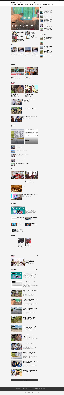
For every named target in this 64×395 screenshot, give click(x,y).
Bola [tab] (37, 255)
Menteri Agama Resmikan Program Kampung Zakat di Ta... (21, 164)
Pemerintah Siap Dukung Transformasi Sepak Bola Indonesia (29, 261)
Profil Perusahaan (19, 388)
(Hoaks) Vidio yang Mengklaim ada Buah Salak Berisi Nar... (30, 371)
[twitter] (29, 390)
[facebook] (27, 390)
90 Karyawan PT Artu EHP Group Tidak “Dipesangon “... (31, 141)
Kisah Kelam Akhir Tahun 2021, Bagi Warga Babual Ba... (48, 42)
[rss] (35, 390)
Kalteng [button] (19, 4)
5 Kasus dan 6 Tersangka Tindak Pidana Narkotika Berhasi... (29, 77)
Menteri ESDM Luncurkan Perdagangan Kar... (34, 36)
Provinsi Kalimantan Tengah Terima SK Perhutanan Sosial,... (28, 181)
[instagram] (31, 390)
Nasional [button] (15, 4)
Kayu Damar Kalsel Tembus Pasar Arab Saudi (21, 154)
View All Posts (36, 269)
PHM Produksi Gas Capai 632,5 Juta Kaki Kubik (21, 150)
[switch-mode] (59, 0)
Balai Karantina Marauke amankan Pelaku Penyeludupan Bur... (28, 100)
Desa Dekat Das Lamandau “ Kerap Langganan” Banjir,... (48, 47)
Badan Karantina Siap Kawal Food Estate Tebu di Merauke (21, 54)
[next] (37, 18)
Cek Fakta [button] (31, 4)
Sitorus (13, 28)
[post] (25, 18)
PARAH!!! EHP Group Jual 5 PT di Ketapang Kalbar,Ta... (17, 141)
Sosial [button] (41, 4)
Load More (24, 380)
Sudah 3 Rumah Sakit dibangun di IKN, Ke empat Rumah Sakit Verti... (35, 54)
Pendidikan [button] (45, 4)
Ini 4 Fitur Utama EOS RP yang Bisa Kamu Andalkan (20, 230)
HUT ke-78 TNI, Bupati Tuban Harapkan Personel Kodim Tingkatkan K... (21, 245)
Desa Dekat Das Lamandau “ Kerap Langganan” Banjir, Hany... (30, 309)
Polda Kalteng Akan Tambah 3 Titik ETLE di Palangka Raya (30, 195)
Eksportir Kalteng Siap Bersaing (14, 180)
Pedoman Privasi (43, 388)
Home (12, 4)
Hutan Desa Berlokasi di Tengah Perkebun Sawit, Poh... (48, 51)
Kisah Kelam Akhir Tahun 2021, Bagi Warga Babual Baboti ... (30, 300)
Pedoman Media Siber (36, 388)
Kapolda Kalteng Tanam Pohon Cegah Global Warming (29, 108)
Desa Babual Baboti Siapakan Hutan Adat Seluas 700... (48, 38)
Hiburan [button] (49, 4)
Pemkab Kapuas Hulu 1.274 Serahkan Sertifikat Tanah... (22, 146)
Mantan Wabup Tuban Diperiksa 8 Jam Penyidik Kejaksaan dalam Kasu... (28, 245)
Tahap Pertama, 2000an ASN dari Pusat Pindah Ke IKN (14, 54)
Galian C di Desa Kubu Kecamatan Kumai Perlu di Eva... (48, 16)
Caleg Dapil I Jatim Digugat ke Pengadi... (20, 32)
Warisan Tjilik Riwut (19, 223)
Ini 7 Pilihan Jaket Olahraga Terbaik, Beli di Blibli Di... (34, 224)
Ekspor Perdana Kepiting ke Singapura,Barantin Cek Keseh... (29, 344)
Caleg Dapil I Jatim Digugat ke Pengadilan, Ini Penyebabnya (29, 94)
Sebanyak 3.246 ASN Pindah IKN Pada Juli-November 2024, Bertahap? (28, 54)
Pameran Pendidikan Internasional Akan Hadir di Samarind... (29, 186)
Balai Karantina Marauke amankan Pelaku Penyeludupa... (47, 25)
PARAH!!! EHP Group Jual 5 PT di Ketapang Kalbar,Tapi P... (29, 353)
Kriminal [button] (22, 4)
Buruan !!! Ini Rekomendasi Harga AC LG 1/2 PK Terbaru (20, 218)
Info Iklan (30, 388)
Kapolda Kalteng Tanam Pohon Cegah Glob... (20, 40)
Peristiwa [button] (26, 4)
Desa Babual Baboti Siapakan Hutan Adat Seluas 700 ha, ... (30, 291)
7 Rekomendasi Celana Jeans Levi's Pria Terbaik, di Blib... (34, 218)
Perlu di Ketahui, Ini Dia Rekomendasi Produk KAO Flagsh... (30, 207)
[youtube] (33, 390)
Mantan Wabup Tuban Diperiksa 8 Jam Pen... (20, 36)
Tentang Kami (25, 388)
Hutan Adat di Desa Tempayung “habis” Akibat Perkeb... (48, 56)
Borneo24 (12, 78)
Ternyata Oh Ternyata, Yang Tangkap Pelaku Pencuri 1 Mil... (14, 94)
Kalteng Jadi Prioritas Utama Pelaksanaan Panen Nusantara (29, 117)
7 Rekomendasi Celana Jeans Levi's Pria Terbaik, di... (48, 20)
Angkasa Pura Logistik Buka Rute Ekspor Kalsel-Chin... (48, 11)
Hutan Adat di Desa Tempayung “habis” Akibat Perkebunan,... (29, 327)
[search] (35, 2)
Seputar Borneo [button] (36, 4)
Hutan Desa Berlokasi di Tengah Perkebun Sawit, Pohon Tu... (29, 318)
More (52, 4)
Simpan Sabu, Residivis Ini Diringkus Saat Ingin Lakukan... (14, 77)
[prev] (12, 18)
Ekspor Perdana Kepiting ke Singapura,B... (33, 32)
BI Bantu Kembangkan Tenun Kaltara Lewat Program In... (21, 159)
